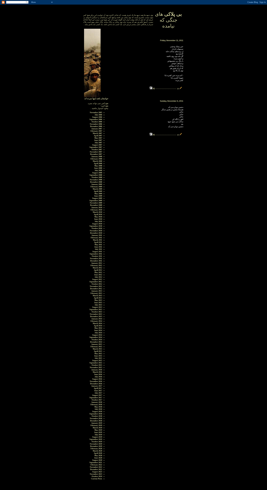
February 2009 (96, 187)
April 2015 (98, 351)
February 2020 (96, 449)
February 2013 (96, 293)
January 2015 (96, 344)
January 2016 (96, 370)
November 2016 (96, 381)
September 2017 (95, 398)
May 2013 (98, 300)
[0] (154, 88)
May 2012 (98, 272)
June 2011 (98, 247)
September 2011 (96, 254)
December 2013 (96, 316)
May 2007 (98, 138)
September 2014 (95, 337)
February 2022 (96, 465)
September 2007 (95, 147)
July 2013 (98, 305)
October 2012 (97, 284)
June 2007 (98, 140)
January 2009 (96, 184)
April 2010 (98, 214)
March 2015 (97, 349)
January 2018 (96, 402)
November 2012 (96, 286)
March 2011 (97, 240)
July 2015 (98, 358)
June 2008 (98, 168)
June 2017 (98, 391)
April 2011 (98, 242)
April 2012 (98, 270)
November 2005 (96, 112)
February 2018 (96, 404)
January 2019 (96, 423)
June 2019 (98, 432)
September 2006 (95, 119)
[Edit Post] (181, 88)
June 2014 (98, 330)
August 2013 (97, 307)
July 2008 (98, 170)
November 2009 (96, 203)
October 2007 (97, 149)
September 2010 (95, 226)
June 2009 (98, 196)
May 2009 (98, 194)
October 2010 (97, 228)
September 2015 (95, 363)
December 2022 (96, 469)
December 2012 (96, 289)
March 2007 (97, 133)
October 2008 (97, 177)
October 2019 (97, 442)
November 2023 (96, 474)
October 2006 (97, 122)
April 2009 (98, 191)
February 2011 (96, 238)
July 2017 (98, 393)
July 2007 (98, 143)
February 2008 (96, 159)
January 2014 (96, 319)
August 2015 (97, 360)
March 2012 (97, 268)
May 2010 (98, 217)
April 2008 (98, 163)
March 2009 (97, 189)
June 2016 (98, 374)
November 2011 (96, 258)
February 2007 (96, 131)
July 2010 (98, 221)
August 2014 (97, 335)
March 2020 (97, 451)
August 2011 (97, 251)
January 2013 (96, 291)
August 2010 (97, 224)
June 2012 (98, 275)
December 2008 (96, 182)
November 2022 (96, 467)
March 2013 (97, 296)
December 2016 (96, 384)
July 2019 (98, 435)
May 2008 (98, 166)
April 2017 (98, 388)
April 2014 (98, 326)
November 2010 (96, 231)
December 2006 (96, 126)
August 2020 (97, 460)
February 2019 (96, 425)
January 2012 (96, 263)
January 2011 (96, 235)
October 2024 (97, 476)
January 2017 (96, 386)
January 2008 (96, 156)
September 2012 (95, 282)
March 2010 (97, 212)
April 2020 (98, 453)
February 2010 (96, 210)
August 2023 (97, 472)
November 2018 (96, 418)
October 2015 (97, 365)
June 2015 (98, 356)
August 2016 (97, 379)
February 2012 (96, 265)
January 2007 (96, 129)
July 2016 (98, 377)
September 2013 (95, 309)
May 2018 (98, 407)
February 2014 (96, 321)
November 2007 (96, 152)
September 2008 (95, 175)
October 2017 (97, 400)
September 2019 (95, 439)
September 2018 (95, 414)
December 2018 (96, 421)
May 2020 (98, 455)
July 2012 (98, 277)
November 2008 (96, 180)
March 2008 (97, 161)
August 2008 (97, 173)
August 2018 (97, 411)
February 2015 (96, 347)
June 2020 (98, 458)
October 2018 (97, 416)
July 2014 (98, 333)
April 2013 (98, 298)
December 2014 (96, 342)
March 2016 (97, 372)
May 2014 (98, 328)
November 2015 (96, 367)
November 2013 (96, 314)
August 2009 (97, 198)
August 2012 (97, 279)
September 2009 (95, 200)
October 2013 (97, 312)
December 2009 (96, 205)
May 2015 (98, 353)
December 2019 (96, 446)
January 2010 (96, 207)
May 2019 (98, 430)
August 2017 (97, 395)
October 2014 (97, 340)
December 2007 (96, 154)
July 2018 (98, 409)
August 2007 (97, 145)
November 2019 (96, 444)
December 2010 (96, 233)
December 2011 (96, 261)
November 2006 (96, 124)
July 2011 (98, 249)
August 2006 (97, 117)
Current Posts (96, 479)
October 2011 (97, 256)
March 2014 (97, 323)
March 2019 (97, 428)
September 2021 (95, 462)
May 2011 (98, 245)
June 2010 (98, 219)
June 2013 (98, 302)
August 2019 (97, 437)
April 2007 (98, 136)
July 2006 (98, 115)
